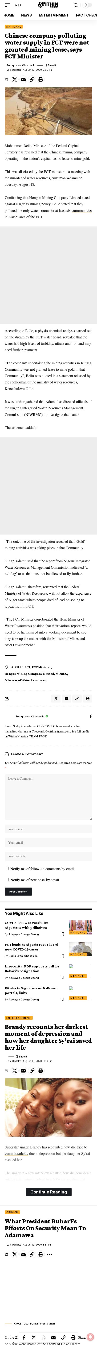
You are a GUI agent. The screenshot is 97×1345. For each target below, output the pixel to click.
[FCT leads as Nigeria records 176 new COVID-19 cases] (80, 949)
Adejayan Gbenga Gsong (24, 934)
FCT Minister (41, 667)
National (13, 26)
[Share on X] (15, 79)
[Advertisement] (48, 275)
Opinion (12, 1212)
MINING (61, 673)
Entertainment (18, 1017)
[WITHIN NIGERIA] (48, 5)
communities (82, 210)
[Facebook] (90, 717)
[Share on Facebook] (24, 1337)
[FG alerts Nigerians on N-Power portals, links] (80, 993)
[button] (9, 5)
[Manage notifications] (90, 1337)
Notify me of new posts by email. (35, 879)
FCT (27, 667)
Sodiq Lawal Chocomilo (21, 65)
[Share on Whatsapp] (43, 1337)
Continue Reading (48, 1191)
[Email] (23, 79)
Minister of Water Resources (25, 680)
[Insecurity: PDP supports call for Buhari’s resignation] (80, 971)
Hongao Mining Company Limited (29, 673)
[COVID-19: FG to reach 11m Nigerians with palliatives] (80, 927)
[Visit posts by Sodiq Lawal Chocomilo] (9, 716)
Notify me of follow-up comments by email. (42, 868)
